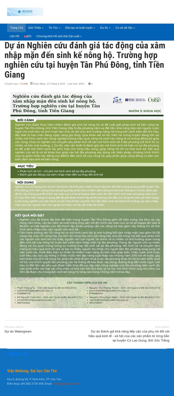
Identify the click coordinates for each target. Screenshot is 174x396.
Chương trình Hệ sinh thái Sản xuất (58, 36)
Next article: (129, 334)
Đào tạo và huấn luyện (79, 27)
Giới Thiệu (35, 27)
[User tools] (90, 84)
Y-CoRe (24, 83)
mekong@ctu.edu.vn (66, 383)
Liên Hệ (14, 36)
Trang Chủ (16, 27)
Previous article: (18, 329)
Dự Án (104, 27)
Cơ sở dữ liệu (124, 27)
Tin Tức (54, 27)
